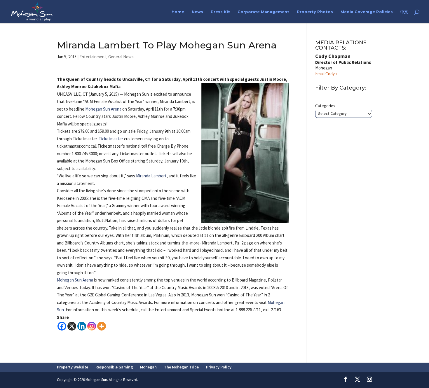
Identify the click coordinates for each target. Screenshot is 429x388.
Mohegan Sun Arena (103, 109)
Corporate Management (263, 12)
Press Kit (220, 12)
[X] (71, 326)
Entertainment (92, 57)
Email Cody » (326, 73)
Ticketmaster (111, 138)
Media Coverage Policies (367, 12)
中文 (404, 12)
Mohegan (148, 367)
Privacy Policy (218, 367)
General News (121, 57)
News (197, 12)
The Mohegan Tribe (181, 367)
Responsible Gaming (114, 367)
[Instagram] (91, 326)
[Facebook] (61, 326)
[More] (101, 326)
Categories (325, 106)
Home (178, 12)
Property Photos (315, 12)
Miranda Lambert (151, 176)
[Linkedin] (81, 326)
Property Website (72, 367)
